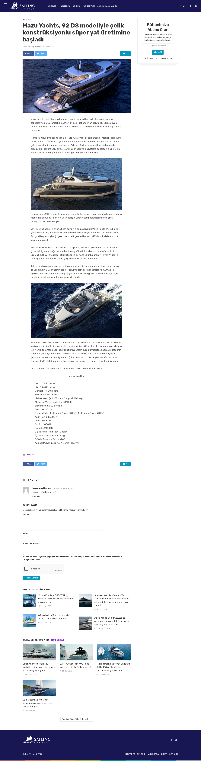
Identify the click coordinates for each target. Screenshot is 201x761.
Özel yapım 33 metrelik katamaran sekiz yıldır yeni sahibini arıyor (37, 703)
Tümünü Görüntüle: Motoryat (75, 719)
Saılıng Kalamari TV (107, 6)
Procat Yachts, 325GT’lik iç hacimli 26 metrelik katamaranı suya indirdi (55, 598)
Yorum (26, 514)
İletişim (173, 754)
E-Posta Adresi (31, 543)
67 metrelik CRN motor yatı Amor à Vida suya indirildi (53, 617)
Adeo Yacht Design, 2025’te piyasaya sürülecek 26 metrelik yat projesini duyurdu (111, 621)
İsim (25, 534)
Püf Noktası (88, 6)
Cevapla (38, 497)
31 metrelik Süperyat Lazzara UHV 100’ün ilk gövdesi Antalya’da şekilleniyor (113, 667)
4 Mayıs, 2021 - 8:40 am (63, 488)
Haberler (51, 6)
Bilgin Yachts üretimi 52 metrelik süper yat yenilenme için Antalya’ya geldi (39, 667)
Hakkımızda (153, 754)
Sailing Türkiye (34, 47)
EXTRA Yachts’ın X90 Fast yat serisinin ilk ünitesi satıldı (75, 665)
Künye (164, 754)
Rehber (76, 6)
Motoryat (27, 19)
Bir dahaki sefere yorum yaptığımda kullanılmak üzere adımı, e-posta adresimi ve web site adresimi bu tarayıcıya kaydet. (73, 558)
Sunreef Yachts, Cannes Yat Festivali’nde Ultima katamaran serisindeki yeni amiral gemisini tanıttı (111, 600)
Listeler (65, 6)
